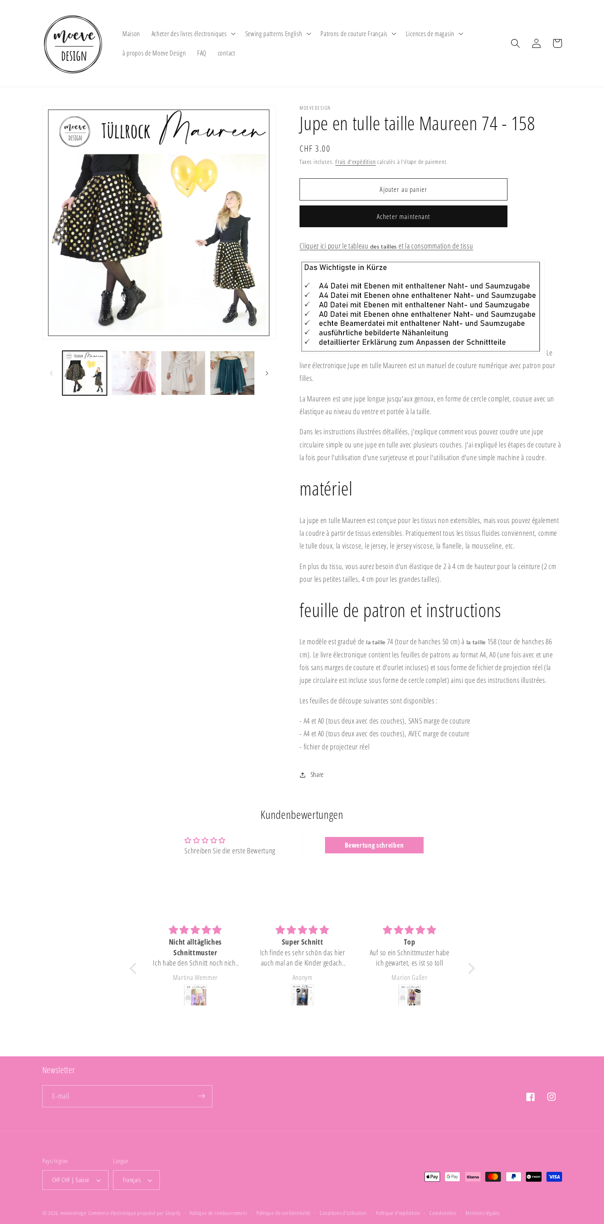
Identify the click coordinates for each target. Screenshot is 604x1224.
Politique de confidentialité (283, 1213)
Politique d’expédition (398, 1213)
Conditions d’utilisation (343, 1213)
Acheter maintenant (404, 216)
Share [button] (317, 774)
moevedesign (73, 1213)
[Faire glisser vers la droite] (267, 373)
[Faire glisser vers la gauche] (51, 373)
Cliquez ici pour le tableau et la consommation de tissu (386, 245)
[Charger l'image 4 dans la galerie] (232, 373)
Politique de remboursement (218, 1213)
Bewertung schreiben (374, 845)
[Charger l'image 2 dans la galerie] (134, 373)
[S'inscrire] (201, 1096)
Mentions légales (483, 1213)
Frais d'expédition (355, 162)
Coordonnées (442, 1213)
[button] (193, 34)
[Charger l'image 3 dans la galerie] (183, 373)
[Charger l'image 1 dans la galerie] (84, 373)
